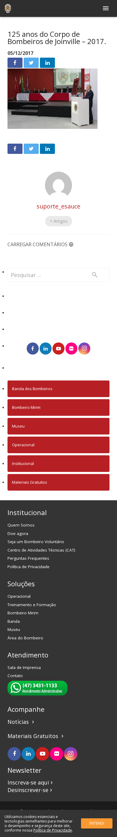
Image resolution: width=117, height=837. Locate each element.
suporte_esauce (58, 206)
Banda (14, 621)
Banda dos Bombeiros (32, 388)
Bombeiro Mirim (26, 407)
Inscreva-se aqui (31, 782)
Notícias (22, 721)
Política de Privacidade (29, 566)
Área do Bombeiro (25, 638)
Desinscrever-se (31, 790)
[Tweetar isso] (31, 63)
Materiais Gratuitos (29, 482)
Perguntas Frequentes (28, 558)
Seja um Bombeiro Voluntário (36, 541)
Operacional (23, 444)
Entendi (96, 823)
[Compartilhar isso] (15, 63)
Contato (15, 675)
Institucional (23, 463)
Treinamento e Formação (32, 604)
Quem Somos (21, 525)
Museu (18, 426)
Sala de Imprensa (24, 667)
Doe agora (18, 533)
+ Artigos (59, 221)
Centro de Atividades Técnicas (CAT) (41, 550)
